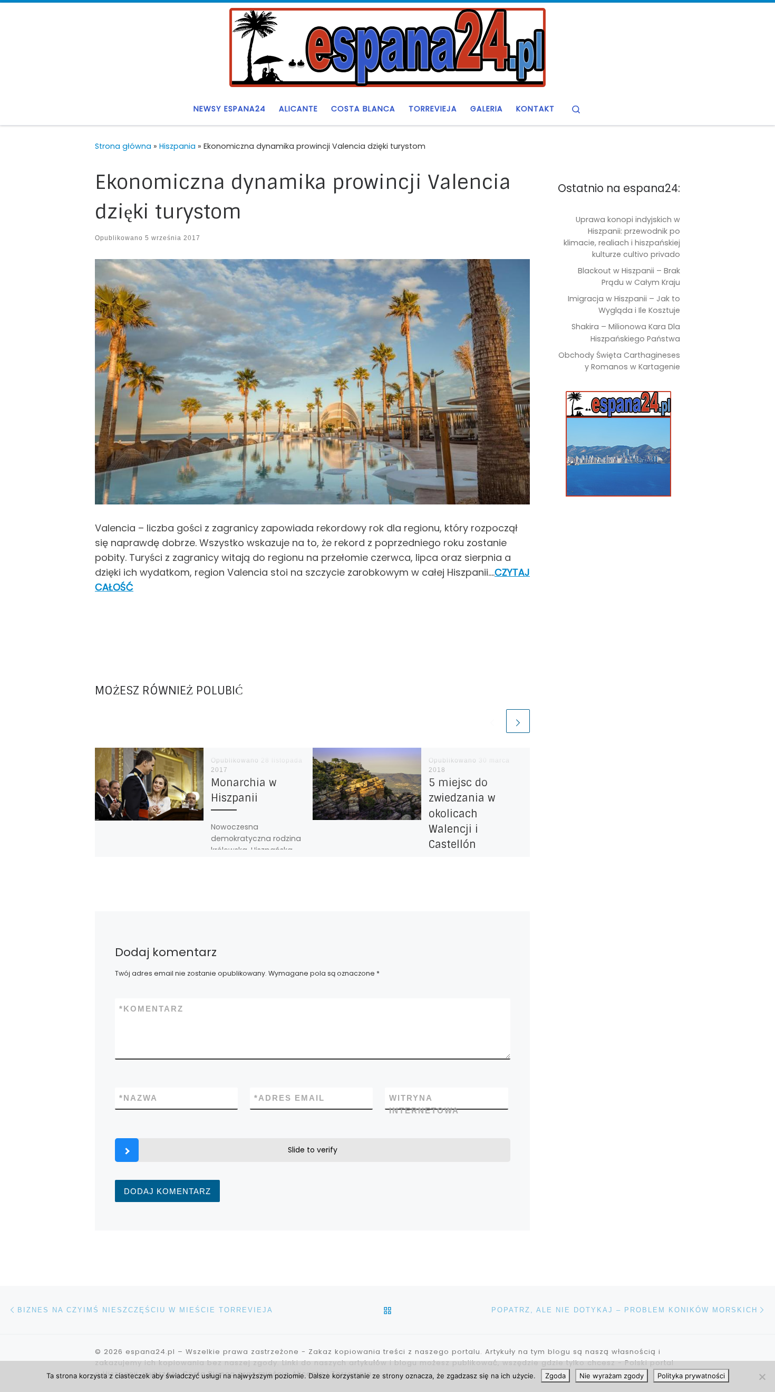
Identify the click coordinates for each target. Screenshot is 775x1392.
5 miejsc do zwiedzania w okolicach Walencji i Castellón (462, 813)
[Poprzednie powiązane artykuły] (492, 721)
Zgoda (555, 1375)
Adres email (289, 1097)
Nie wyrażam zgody (611, 1375)
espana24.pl (150, 1352)
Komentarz (151, 1008)
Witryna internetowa (424, 1103)
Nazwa (138, 1097)
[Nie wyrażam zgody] (762, 1376)
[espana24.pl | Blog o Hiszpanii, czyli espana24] (387, 46)
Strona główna (123, 146)
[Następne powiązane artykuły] (518, 721)
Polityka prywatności (691, 1375)
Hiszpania (177, 146)
